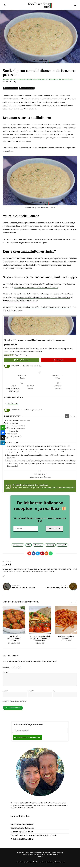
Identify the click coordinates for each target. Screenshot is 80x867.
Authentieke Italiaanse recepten (55, 862)
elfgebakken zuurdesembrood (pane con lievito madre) (36, 287)
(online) (45, 148)
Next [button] (75, 602)
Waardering (6, 667)
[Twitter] (38, 553)
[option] (14, 625)
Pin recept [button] (59, 360)
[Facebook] (34, 553)
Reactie (6, 672)
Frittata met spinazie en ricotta (22, 832)
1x (67, 416)
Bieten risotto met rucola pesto (22, 824)
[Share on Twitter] (2, 437)
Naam (5, 691)
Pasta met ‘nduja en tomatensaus (66, 637)
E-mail (30, 691)
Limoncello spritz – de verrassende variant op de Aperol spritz (34, 835)
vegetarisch (62, 545)
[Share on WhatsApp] (2, 427)
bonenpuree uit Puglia (26, 297)
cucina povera (18, 545)
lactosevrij (51, 545)
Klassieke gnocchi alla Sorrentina (23, 828)
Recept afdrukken (28, 88)
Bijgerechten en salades (27, 79)
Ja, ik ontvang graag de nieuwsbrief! (15, 701)
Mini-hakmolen (12, 403)
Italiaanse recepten (53, 79)
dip (29, 545)
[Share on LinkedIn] (2, 442)
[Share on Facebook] (2, 432)
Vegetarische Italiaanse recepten (36, 862)
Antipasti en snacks (10, 79)
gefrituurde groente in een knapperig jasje (53, 297)
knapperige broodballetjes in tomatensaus (20, 300)
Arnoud (7, 564)
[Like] (29, 553)
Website (4, 576)
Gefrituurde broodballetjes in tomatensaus (14, 638)
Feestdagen (41, 79)
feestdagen (38, 545)
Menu (75, 5)
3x (74, 416)
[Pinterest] (42, 553)
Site (54, 691)
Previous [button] (71, 602)
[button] (5, 354)
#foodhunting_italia (67, 487)
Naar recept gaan (11, 88)
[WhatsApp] (51, 553)
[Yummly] (46, 553)
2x (70, 416)
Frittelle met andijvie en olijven (22, 839)
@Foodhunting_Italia (47, 487)
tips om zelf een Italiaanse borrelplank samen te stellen (50, 307)
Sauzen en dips (67, 79)
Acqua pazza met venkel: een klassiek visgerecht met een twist (40, 638)
